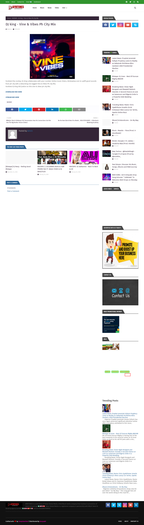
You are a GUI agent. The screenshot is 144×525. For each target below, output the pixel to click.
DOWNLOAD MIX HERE (14, 92)
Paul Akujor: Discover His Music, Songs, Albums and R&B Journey (124, 165)
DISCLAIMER (124, 371)
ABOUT (107, 371)
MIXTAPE (14, 18)
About (13, 2)
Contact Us (20, 2)
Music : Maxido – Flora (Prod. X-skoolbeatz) (124, 131)
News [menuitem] (50, 8)
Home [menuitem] (35, 8)
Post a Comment (13, 191)
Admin (10, 29)
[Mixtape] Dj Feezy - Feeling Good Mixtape (18, 168)
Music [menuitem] (42, 8)
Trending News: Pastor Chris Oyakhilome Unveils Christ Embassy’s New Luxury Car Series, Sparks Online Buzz (125, 108)
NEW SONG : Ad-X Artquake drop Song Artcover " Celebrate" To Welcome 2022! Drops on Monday (124, 177)
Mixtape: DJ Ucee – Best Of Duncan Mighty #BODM (125, 77)
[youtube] (128, 25)
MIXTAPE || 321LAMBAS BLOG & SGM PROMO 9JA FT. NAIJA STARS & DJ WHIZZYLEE (50, 169)
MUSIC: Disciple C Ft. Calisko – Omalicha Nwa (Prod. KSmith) (123, 142)
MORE (127, 374)
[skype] (137, 2)
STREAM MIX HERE (12, 97)
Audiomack (37, 2)
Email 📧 (29, 2)
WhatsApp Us (134, 521)
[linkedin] (136, 505)
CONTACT (115, 371)
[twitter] (130, 2)
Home (7, 2)
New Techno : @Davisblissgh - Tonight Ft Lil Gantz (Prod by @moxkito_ (123, 153)
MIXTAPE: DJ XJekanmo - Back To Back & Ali (83, 168)
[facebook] (126, 2)
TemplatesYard (23, 521)
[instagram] (134, 2)
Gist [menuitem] (63, 8)
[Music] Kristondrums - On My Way (125, 120)
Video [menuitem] (57, 8)
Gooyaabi (43, 521)
